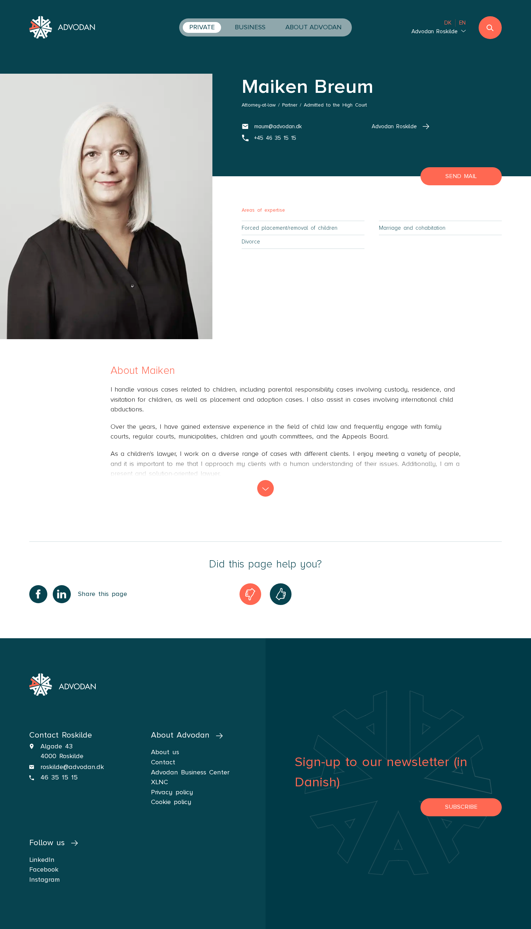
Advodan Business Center (190, 772)
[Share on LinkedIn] (62, 594)
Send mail (461, 176)
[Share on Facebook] (38, 594)
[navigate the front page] (62, 28)
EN (462, 23)
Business (250, 27)
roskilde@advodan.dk (72, 767)
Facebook (44, 869)
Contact (163, 762)
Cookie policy (171, 802)
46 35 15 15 (59, 777)
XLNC (159, 782)
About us (165, 752)
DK (448, 23)
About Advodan (313, 27)
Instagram (44, 879)
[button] (265, 488)
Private (202, 27)
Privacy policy (172, 792)
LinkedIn (42, 860)
